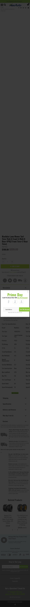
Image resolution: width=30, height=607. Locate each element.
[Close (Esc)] (28, 292)
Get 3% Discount (22, 298)
